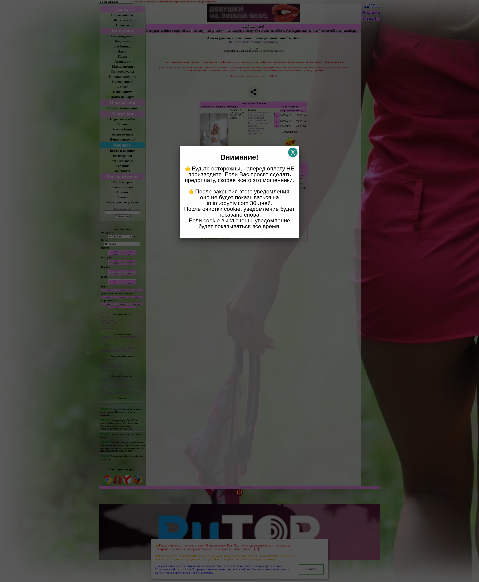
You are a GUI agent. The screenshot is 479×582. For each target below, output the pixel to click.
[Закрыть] (293, 152)
